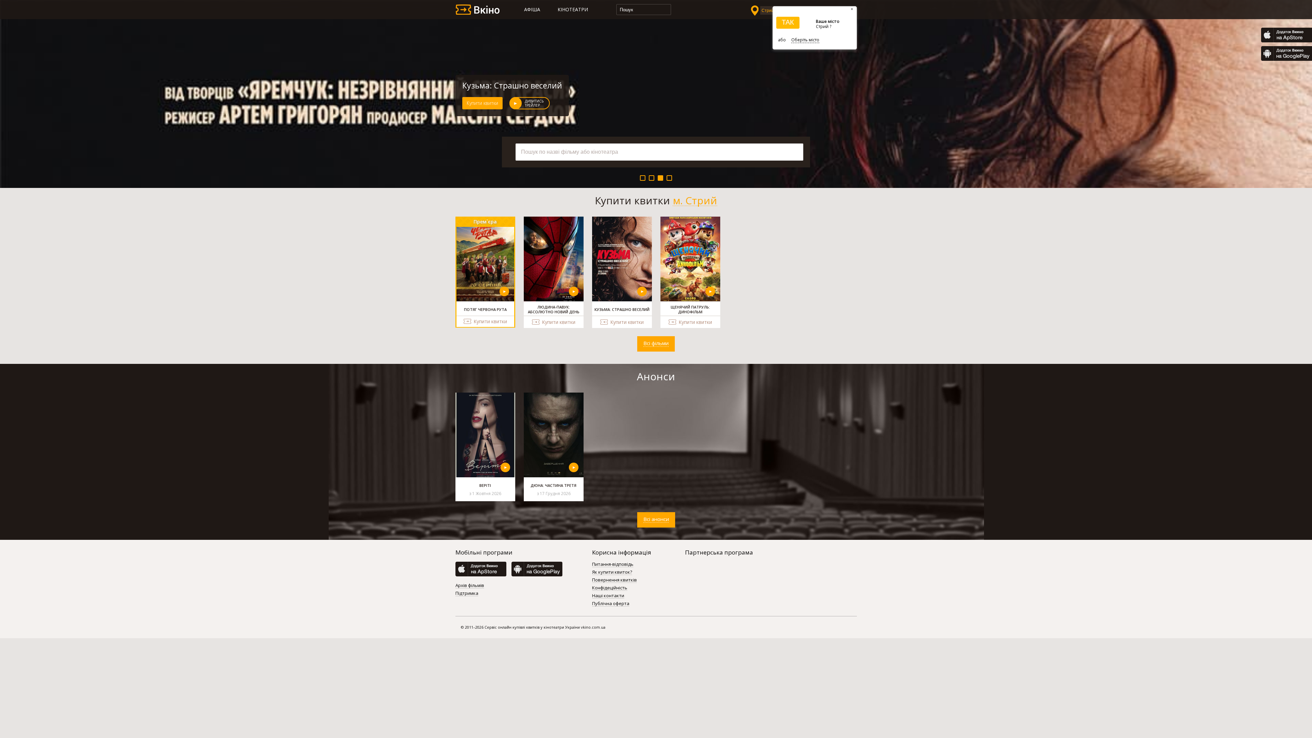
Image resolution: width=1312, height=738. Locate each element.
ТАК (788, 22)
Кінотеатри (573, 9)
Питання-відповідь (612, 564)
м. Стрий (695, 200)
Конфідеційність (609, 588)
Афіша (532, 9)
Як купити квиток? (612, 572)
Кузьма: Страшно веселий (512, 85)
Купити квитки (482, 103)
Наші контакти (608, 596)
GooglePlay (1286, 53)
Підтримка (466, 593)
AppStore (1286, 35)
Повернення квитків (614, 580)
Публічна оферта (610, 603)
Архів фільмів (469, 585)
